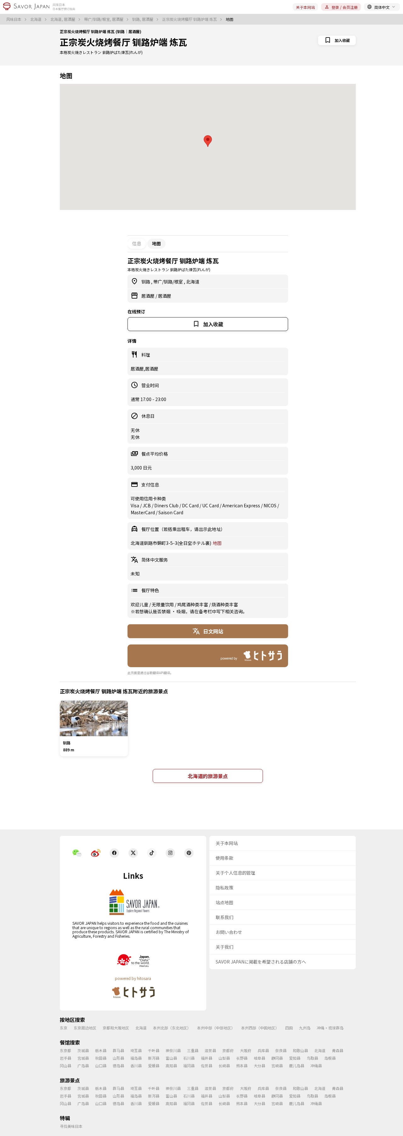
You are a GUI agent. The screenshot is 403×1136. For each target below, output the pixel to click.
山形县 (118, 1058)
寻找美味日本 (71, 1126)
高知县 (171, 1065)
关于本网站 (305, 7)
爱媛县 (153, 1065)
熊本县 (241, 1065)
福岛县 (136, 1058)
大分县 (259, 1065)
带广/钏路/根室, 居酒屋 (104, 19)
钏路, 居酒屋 (143, 19)
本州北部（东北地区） (172, 1027)
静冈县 (277, 1058)
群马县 (118, 1050)
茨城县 (83, 1050)
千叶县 (153, 1050)
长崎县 (224, 1065)
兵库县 (263, 1050)
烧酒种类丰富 (225, 604)
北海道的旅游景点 (208, 776)
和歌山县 (300, 1050)
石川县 (189, 1058)
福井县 (206, 1058)
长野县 (241, 1058)
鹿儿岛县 (296, 1065)
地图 (217, 543)
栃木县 (100, 1050)
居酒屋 (148, 296)
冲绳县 (316, 1065)
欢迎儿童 (140, 604)
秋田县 (100, 1058)
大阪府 (245, 1050)
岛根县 (330, 1058)
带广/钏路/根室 (168, 281)
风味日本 (14, 19)
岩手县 (65, 1058)
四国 (289, 1027)
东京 (63, 1027)
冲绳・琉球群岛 (330, 1027)
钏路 (146, 281)
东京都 (65, 1050)
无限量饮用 (163, 604)
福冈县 (189, 1065)
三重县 (192, 1050)
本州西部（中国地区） (260, 1027)
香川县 (136, 1065)
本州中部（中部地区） (216, 1027)
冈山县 (65, 1065)
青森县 (337, 1050)
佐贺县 (206, 1065)
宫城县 (83, 1058)
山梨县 (224, 1058)
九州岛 (304, 1027)
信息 (136, 243)
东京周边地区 (85, 1027)
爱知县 (294, 1058)
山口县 (100, 1065)
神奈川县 (173, 1050)
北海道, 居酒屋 (63, 19)
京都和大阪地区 (116, 1027)
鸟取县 (312, 1058)
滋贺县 (210, 1050)
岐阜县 (259, 1058)
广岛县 (83, 1065)
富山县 (171, 1058)
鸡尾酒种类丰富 (193, 604)
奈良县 (281, 1050)
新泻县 (153, 1058)
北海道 (36, 19)
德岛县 (118, 1065)
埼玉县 (136, 1050)
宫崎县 (277, 1065)
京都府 (228, 1050)
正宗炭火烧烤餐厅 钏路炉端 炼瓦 (190, 19)
